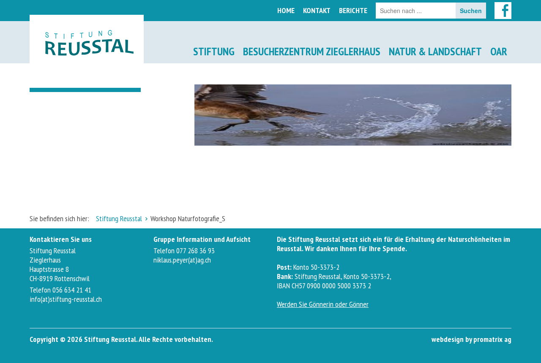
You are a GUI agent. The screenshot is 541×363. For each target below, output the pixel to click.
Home (286, 10)
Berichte (353, 10)
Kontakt (317, 10)
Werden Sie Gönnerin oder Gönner (323, 304)
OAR (498, 51)
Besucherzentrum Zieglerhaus (311, 51)
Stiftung (214, 51)
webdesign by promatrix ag (471, 339)
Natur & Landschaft (435, 51)
